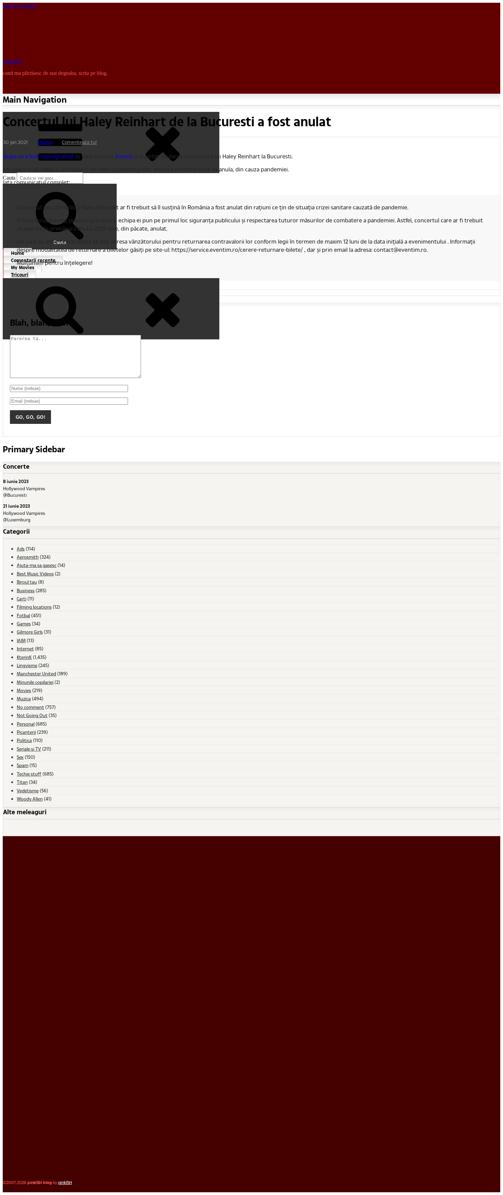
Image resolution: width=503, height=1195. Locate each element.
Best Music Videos (35, 573)
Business (26, 590)
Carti (21, 598)
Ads (21, 548)
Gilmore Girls (30, 632)
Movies (24, 690)
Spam (22, 765)
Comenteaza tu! (79, 142)
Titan (22, 782)
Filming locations (34, 607)
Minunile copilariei (35, 682)
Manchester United (36, 673)
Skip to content (19, 6)
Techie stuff (29, 774)
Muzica (44, 142)
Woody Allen (30, 799)
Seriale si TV (29, 749)
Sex (20, 757)
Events (124, 156)
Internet (25, 648)
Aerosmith (28, 557)
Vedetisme (28, 790)
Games (24, 623)
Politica (24, 740)
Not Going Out (32, 715)
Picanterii (26, 732)
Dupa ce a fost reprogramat (38, 156)
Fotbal (23, 615)
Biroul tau (27, 582)
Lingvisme (27, 665)
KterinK (24, 657)
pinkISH (12, 61)
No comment (30, 707)
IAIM (21, 640)
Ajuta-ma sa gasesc (36, 565)
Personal (26, 724)
